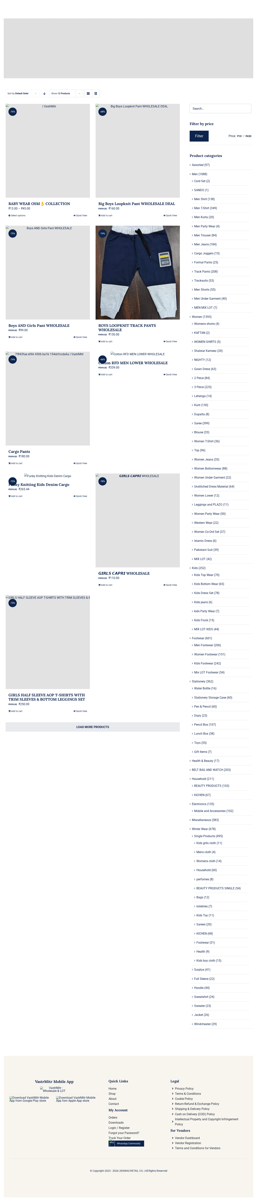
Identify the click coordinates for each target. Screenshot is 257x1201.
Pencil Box (201, 724)
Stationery (198, 681)
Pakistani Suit (203, 550)
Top (196, 450)
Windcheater (202, 1024)
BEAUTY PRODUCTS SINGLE (215, 888)
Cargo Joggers (204, 253)
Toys (197, 743)
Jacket (198, 1015)
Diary (197, 715)
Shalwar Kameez (205, 351)
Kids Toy (202, 915)
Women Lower (203, 495)
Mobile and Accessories (210, 811)
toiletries (202, 906)
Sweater (199, 1006)
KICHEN (199, 795)
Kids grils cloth (206, 843)
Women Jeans (203, 459)
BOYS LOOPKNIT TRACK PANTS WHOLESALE (127, 327)
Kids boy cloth (205, 960)
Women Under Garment (209, 477)
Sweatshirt (201, 997)
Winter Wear (200, 829)
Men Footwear (203, 645)
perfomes (202, 879)
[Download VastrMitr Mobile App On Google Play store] (30, 1097)
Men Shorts (201, 289)
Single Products (204, 836)
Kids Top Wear (203, 575)
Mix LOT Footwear (206, 672)
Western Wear (203, 523)
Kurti (197, 405)
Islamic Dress (203, 541)
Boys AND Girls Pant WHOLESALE (38, 325)
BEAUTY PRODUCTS (207, 786)
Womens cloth (205, 861)
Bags (199, 897)
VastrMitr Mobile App (54, 1081)
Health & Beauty (202, 761)
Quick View (81, 215)
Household (199, 779)
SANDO (199, 190)
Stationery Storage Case (210, 697)
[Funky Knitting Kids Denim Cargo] (48, 476)
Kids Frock (201, 620)
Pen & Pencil (202, 706)
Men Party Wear (204, 226)
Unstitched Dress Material (211, 486)
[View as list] (96, 93)
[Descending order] (44, 93)
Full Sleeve (201, 979)
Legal (174, 1081)
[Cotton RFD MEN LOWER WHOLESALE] (138, 354)
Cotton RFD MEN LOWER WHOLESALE (133, 362)
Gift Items (200, 752)
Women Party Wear (207, 514)
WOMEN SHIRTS (205, 342)
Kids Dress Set (203, 593)
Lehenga (200, 396)
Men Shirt (200, 199)
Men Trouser (202, 235)
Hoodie (199, 988)
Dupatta (199, 414)
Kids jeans (201, 602)
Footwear (198, 638)
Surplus (199, 969)
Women (197, 317)
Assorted (198, 165)
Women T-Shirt (204, 441)
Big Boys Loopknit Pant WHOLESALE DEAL (136, 203)
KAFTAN (199, 333)
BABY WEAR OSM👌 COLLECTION (39, 203)
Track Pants (202, 271)
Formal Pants (203, 262)
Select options (18, 215)
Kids (195, 568)
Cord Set (199, 181)
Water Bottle (202, 688)
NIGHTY (199, 360)
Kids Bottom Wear (206, 584)
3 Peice (199, 387)
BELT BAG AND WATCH (207, 770)
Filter (199, 136)
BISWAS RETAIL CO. (132, 1170)
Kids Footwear (203, 663)
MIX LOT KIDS (203, 629)
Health (200, 951)
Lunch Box (201, 733)
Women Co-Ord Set (206, 532)
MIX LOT (200, 559)
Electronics (199, 804)
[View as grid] (88, 93)
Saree (198, 423)
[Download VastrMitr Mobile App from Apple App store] (77, 1097)
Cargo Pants (19, 451)
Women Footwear (205, 654)
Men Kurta (201, 217)
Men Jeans (201, 244)
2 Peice (199, 378)
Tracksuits (201, 280)
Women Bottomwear (207, 468)
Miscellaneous (201, 820)
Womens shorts (204, 324)
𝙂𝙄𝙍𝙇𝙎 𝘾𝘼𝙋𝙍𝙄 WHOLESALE (124, 573)
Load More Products (92, 727)
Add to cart (106, 215)
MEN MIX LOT (203, 307)
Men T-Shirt (201, 208)
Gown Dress (202, 369)
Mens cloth (203, 852)
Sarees (200, 924)
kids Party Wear (204, 611)
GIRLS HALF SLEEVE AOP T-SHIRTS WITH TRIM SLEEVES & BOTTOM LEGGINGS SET (46, 697)
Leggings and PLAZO (208, 504)
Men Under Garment (207, 298)
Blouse (198, 432)
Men (195, 174)
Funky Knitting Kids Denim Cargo (38, 484)
